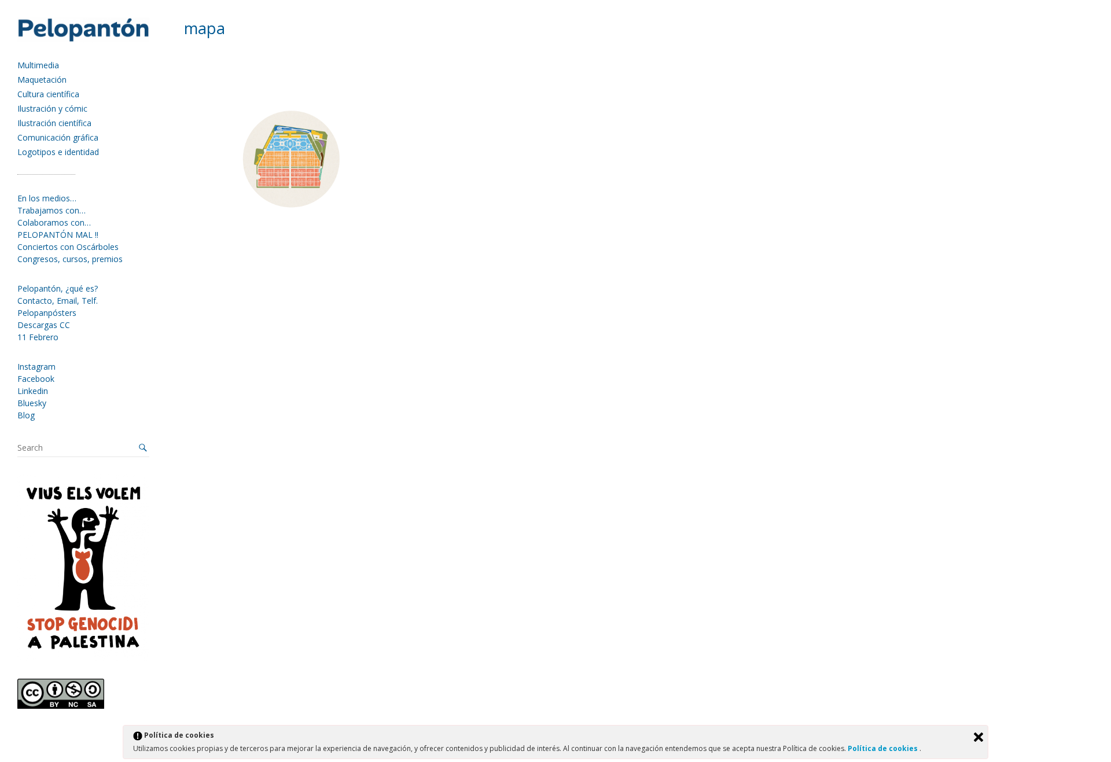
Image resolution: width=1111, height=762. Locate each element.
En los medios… (46, 198)
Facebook (35, 378)
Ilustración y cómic (52, 108)
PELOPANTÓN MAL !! (57, 234)
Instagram (36, 366)
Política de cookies (883, 748)
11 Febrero (37, 337)
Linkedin (32, 390)
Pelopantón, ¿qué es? (57, 288)
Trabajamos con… (51, 210)
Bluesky (31, 402)
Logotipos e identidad (58, 151)
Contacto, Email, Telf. (57, 300)
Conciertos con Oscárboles (68, 246)
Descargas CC (43, 324)
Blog (26, 415)
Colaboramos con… (54, 222)
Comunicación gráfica (57, 137)
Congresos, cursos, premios (70, 258)
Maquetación (42, 79)
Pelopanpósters (46, 312)
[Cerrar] (978, 737)
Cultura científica (48, 94)
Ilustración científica (54, 122)
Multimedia (38, 65)
